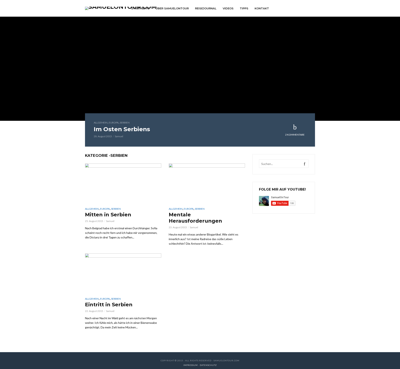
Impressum (190, 365)
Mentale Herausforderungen (195, 218)
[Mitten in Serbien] (123, 182)
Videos (228, 8)
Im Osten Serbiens (122, 129)
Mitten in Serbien (108, 215)
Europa (114, 122)
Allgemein (101, 122)
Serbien (125, 122)
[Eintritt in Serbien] (123, 272)
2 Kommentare (295, 134)
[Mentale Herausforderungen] (207, 182)
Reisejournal (205, 8)
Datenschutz (208, 365)
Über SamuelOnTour (172, 8)
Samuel (119, 136)
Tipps (244, 8)
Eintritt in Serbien (108, 305)
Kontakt (262, 8)
